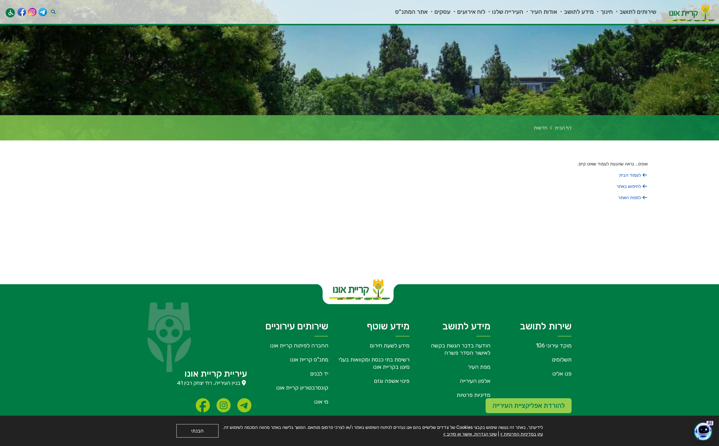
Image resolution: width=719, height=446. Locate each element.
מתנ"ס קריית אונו (309, 359)
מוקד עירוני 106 (554, 345)
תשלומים (562, 359)
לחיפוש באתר (629, 186)
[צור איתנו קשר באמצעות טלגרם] (42, 12)
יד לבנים (319, 373)
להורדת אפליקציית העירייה (528, 405)
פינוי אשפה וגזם (391, 380)
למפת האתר (630, 197)
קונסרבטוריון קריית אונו (302, 387)
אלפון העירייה (475, 380)
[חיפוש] (53, 12)
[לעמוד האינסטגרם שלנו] (32, 12)
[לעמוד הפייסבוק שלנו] (21, 12)
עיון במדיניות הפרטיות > (521, 434)
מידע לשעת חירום (389, 345)
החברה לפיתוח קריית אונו (299, 345)
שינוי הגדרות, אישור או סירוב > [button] (470, 434)
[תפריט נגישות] (10, 12)
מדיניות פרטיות (473, 395)
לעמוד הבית (630, 175)
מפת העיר (479, 366)
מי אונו (321, 401)
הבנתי (197, 431)
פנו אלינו (562, 373)
